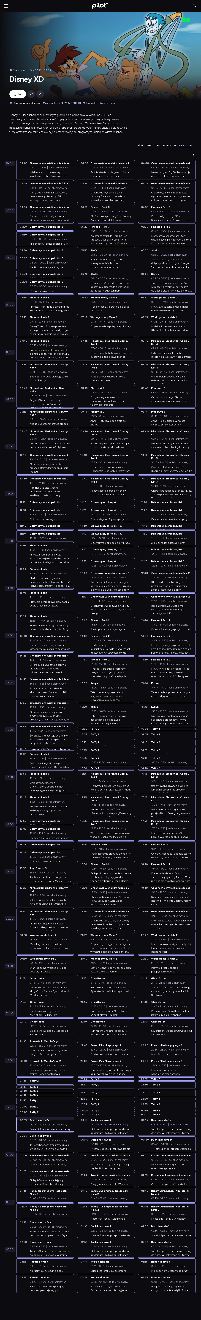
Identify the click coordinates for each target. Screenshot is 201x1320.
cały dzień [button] (185, 145)
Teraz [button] (148, 145)
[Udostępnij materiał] (40, 94)
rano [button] (157, 145)
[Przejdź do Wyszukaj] (194, 6)
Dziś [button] (140, 145)
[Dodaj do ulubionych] (31, 94)
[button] (193, 155)
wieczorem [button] (170, 145)
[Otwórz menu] (6, 5)
